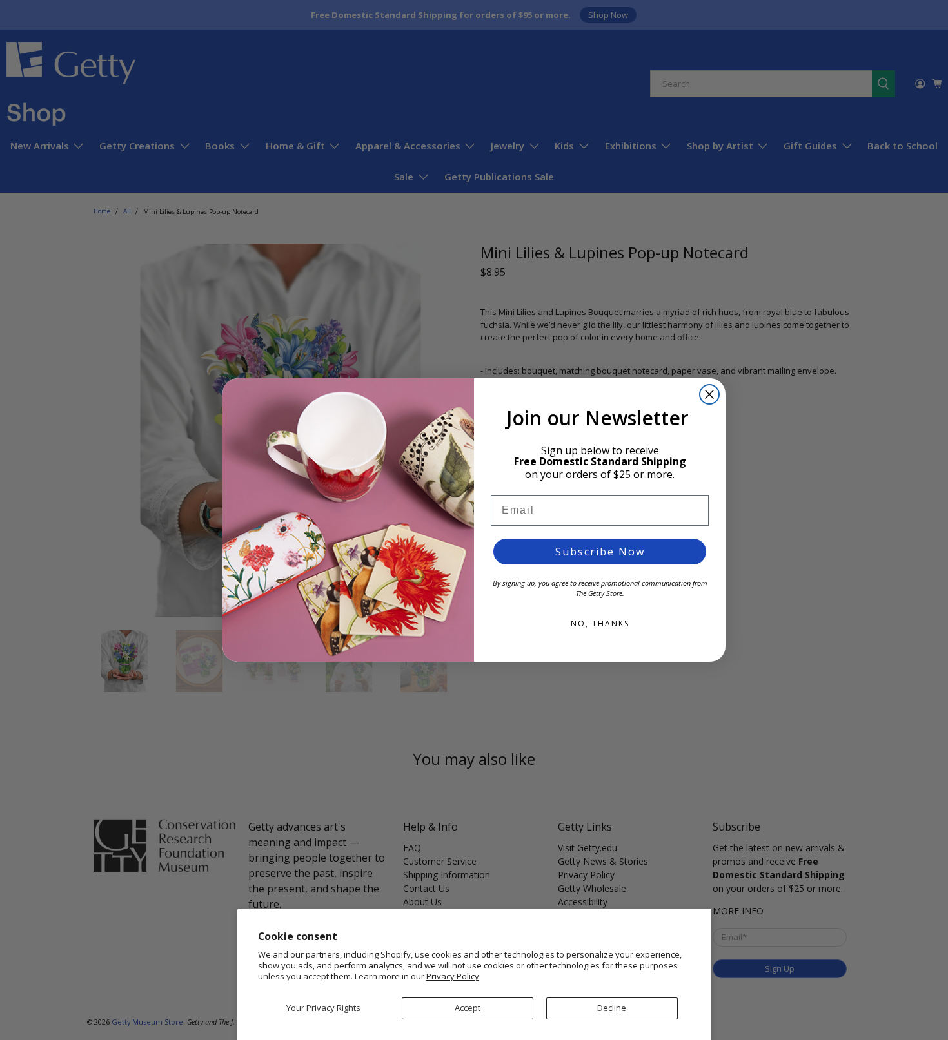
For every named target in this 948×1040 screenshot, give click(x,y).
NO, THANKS (600, 623)
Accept (467, 1008)
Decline (611, 1008)
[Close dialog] (709, 394)
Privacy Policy (452, 976)
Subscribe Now (600, 551)
